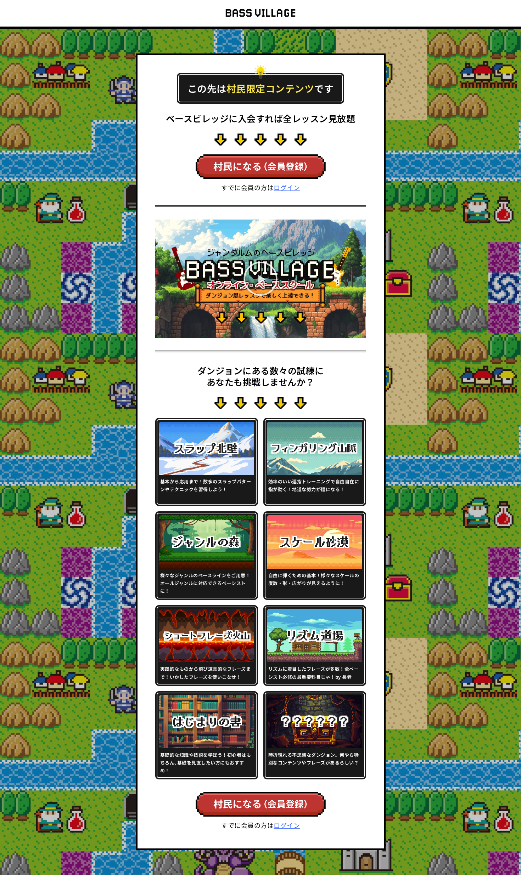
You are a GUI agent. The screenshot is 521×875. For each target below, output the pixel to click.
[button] (261, 278)
